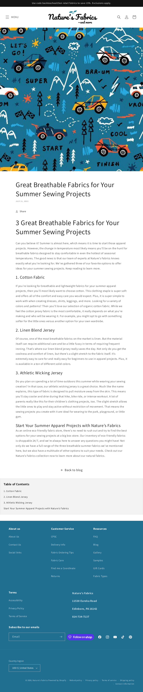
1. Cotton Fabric (13, 491)
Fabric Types (100, 576)
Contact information (124, 684)
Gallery (97, 552)
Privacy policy (91, 680)
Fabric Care (57, 560)
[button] (7, 17)
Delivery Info (58, 544)
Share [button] (23, 211)
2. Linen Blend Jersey (16, 496)
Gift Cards (98, 568)
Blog (95, 544)
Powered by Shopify (57, 680)
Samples (98, 560)
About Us (14, 536)
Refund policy (76, 680)
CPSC (54, 536)
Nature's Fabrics (40, 680)
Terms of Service (18, 616)
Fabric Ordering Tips (62, 552)
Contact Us (15, 544)
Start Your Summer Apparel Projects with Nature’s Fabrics (36, 508)
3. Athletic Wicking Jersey (18, 502)
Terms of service (109, 680)
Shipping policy (127, 680)
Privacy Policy (16, 608)
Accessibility (15, 600)
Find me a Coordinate (63, 568)
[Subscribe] (61, 637)
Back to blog (73, 470)
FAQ (95, 536)
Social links (15, 552)
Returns (55, 576)
